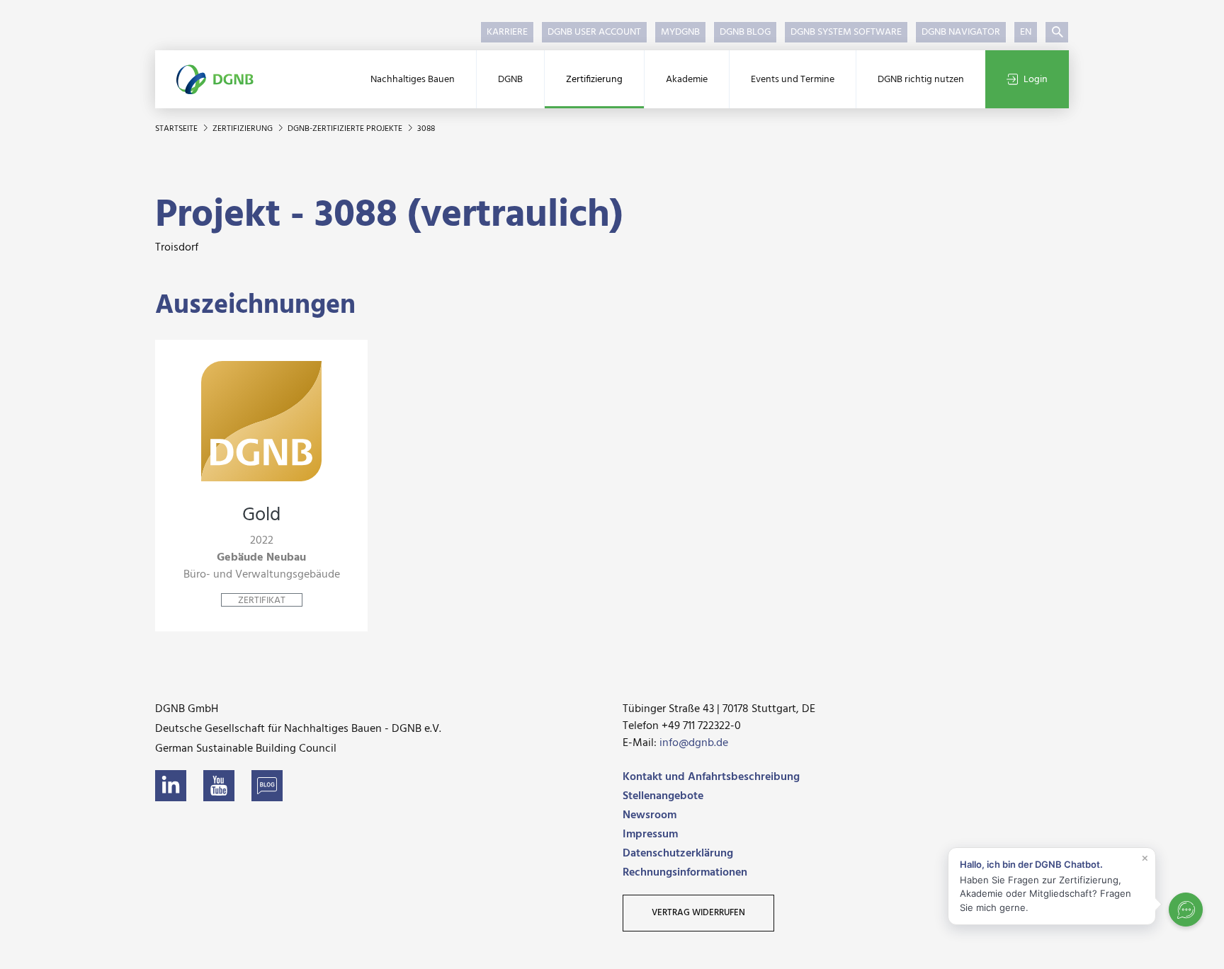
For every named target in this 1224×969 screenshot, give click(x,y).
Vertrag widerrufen (698, 912)
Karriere (507, 32)
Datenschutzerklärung (678, 853)
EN (1025, 32)
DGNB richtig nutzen (921, 79)
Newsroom (649, 815)
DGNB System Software (846, 32)
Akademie (687, 79)
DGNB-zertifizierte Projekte (346, 129)
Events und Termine (792, 79)
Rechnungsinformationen (685, 873)
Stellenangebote (663, 796)
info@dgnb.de (693, 743)
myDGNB (680, 32)
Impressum (650, 834)
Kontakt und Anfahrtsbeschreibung (711, 777)
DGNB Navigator (961, 32)
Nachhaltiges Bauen (412, 79)
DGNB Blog (745, 32)
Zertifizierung (594, 79)
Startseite (177, 129)
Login (1036, 79)
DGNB (510, 79)
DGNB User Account (594, 32)
